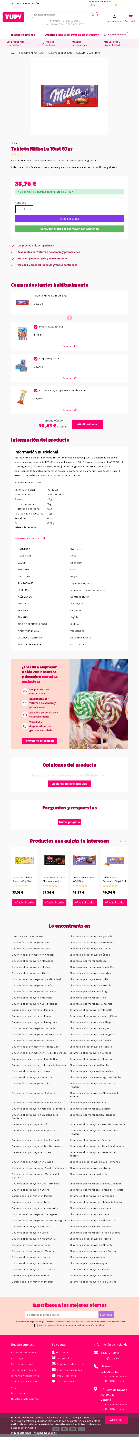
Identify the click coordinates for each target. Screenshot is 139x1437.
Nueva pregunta (69, 822)
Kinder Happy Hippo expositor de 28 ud (62, 390)
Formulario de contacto (39, 740)
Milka (14, 143)
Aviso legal (17, 1358)
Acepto (116, 1420)
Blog (13, 1387)
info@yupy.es (110, 1358)
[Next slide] (125, 841)
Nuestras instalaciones (25, 1398)
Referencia (20, 527)
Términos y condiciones (25, 1375)
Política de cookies (22, 1364)
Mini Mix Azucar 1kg (51, 326)
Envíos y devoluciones (24, 1352)
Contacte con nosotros (24, 1381)
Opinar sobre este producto (69, 783)
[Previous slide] (120, 841)
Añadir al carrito (69, 218)
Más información (21, 1432)
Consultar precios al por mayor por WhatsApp (69, 228)
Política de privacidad (24, 1369)
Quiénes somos (20, 1393)
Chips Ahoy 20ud (49, 358)
